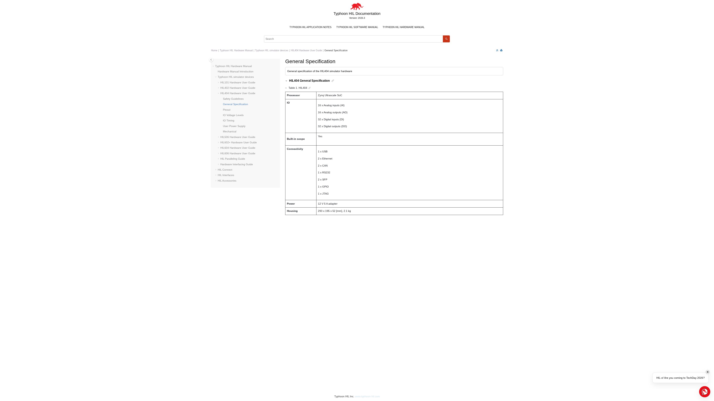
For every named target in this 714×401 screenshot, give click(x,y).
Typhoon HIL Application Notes (311, 27)
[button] (213, 66)
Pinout (226, 109)
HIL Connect (225, 169)
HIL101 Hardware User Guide (237, 82)
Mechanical (229, 131)
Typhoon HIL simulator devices (271, 50)
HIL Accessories (227, 180)
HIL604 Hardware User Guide (237, 147)
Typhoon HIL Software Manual (357, 27)
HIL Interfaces (226, 175)
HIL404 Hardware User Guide (306, 50)
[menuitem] (310, 27)
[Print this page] (501, 50)
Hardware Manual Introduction (235, 71)
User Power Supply (234, 126)
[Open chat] (704, 391)
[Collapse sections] (497, 50)
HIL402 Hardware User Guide (237, 87)
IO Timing (228, 120)
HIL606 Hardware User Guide (237, 153)
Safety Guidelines (233, 98)
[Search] (446, 39)
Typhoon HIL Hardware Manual (403, 27)
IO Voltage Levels (233, 115)
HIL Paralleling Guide (232, 158)
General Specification (336, 50)
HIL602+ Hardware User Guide (238, 142)
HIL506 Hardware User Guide (237, 137)
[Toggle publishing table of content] (211, 60)
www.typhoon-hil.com (367, 396)
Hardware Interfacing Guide (236, 164)
